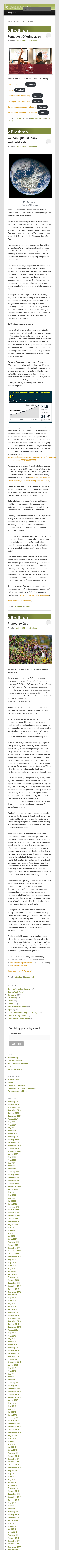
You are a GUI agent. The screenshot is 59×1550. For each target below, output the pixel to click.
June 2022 (12, 1195)
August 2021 (13, 1224)
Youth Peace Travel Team (18, 1018)
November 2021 (14, 1215)
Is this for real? (14, 1079)
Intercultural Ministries (17, 1006)
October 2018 (13, 1324)
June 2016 (12, 1406)
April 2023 (12, 1165)
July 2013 (12, 1502)
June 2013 (12, 1505)
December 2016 (14, 1388)
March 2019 (12, 1309)
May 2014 (11, 1479)
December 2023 (14, 1142)
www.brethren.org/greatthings (21, 962)
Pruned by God (18, 623)
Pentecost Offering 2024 (24, 36)
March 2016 (12, 1415)
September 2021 (14, 1221)
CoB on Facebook (15, 1060)
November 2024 (14, 1110)
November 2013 (14, 1496)
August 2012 (13, 1520)
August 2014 (13, 1470)
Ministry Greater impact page (19, 95)
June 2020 (12, 1265)
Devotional (12, 994)
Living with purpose (16, 1085)
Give (9, 1066)
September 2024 (14, 1116)
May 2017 (11, 1373)
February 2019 (13, 1312)
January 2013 (13, 1514)
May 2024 (11, 1127)
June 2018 (12, 1335)
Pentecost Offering (37, 118)
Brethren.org (13, 1057)
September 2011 (14, 1546)
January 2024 (13, 1139)
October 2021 (13, 1218)
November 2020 (14, 1250)
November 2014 (14, 1461)
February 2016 (13, 1417)
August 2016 (13, 1400)
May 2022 (11, 1198)
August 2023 (13, 1154)
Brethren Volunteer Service (19, 989)
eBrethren (33, 40)
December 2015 (14, 1423)
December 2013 (14, 1494)
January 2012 (13, 1538)
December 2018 (14, 1318)
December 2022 (14, 1177)
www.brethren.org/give (18, 965)
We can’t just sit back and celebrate (22, 140)
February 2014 (13, 1488)
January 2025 (13, 1104)
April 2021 (12, 1236)
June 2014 (12, 1476)
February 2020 (13, 1277)
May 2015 (11, 1444)
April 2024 (12, 1130)
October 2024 (13, 1113)
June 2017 (12, 1371)
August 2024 (13, 1118)
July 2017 (12, 1368)
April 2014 (12, 1482)
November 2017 (14, 1356)
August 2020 (13, 1259)
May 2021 (11, 1233)
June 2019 (12, 1300)
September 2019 (14, 1291)
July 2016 (12, 1403)
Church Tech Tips (15, 992)
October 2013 (13, 1500)
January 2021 (13, 1245)
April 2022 (12, 1201)
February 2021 (13, 1242)
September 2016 (14, 1397)
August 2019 (13, 1294)
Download (31, 84)
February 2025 (13, 1101)
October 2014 (13, 1464)
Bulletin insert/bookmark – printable (22, 107)
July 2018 (12, 1332)
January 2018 (13, 1350)
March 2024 (12, 1133)
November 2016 (14, 1391)
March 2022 (12, 1204)
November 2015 (14, 1426)
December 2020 (14, 1247)
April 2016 (12, 1412)
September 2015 (14, 1432)
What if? (11, 1082)
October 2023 (13, 1148)
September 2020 (14, 1256)
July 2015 (12, 1438)
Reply (27, 606)
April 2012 (12, 1529)
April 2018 (12, 1341)
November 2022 (14, 1180)
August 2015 (13, 1435)
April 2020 (12, 1271)
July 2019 (12, 1297)
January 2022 (13, 1209)
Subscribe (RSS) (15, 1069)
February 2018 (13, 1347)
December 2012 (14, 1517)
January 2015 (13, 1456)
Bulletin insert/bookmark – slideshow (22, 112)
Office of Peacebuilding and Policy (22, 1012)
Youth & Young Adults (17, 1015)
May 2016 (11, 1409)
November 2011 (14, 1543)
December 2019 (14, 1283)
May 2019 (11, 1303)
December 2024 (14, 1107)
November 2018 (14, 1321)
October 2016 (13, 1394)
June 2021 (12, 1230)
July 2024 (12, 1121)
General (11, 1003)
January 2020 (13, 1280)
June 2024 (12, 1124)
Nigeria (11, 1009)
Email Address (15, 1033)
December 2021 (14, 1212)
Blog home (12, 12)
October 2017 (13, 1359)
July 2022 (12, 1192)
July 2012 (12, 1523)
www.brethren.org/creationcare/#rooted (34, 594)
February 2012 (13, 1535)
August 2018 (13, 1329)
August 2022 (13, 1189)
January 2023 (13, 1174)
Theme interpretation (16, 84)
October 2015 (13, 1429)
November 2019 (14, 1285)
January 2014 (13, 1491)
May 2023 (11, 1162)
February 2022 (13, 1206)
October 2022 (13, 1183)
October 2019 (13, 1289)
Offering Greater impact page (19, 101)
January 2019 (13, 1315)
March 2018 (12, 1344)
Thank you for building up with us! (22, 1088)
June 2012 (12, 1526)
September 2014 (14, 1467)
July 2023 (12, 1157)
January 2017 (13, 1385)
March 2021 (12, 1239)
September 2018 (14, 1327)
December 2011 (14, 1540)
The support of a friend (17, 1091)
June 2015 (12, 1441)
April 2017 (12, 1376)
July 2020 (12, 1262)
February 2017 (13, 1382)
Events (10, 1000)
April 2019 (12, 1306)
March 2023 (12, 1168)
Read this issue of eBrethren (19, 600)
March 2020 (12, 1274)
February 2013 (13, 1511)
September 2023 (14, 1151)
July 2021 (12, 1227)
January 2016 (13, 1420)
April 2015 (12, 1447)
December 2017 (14, 1353)
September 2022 (14, 1186)
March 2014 (12, 1485)
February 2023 (13, 1171)
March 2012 (12, 1532)
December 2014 (14, 1458)
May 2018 (11, 1338)
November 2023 (14, 1145)
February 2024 (13, 1136)
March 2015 (12, 1450)
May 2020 (11, 1268)
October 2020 (13, 1253)
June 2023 (12, 1160)
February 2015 (13, 1453)
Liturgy (10, 90)
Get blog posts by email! (18, 1063)
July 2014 (12, 1473)
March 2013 (12, 1508)
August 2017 (13, 1365)
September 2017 (14, 1362)
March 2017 (12, 1379)
